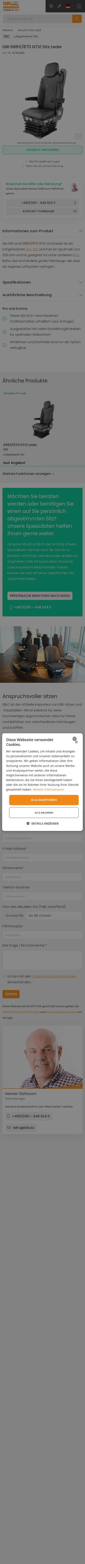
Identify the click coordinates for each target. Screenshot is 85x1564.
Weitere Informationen (48, 789)
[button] (42, 823)
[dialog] (42, 782)
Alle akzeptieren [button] (44, 800)
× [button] (76, 742)
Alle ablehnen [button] (44, 812)
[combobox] (75, 739)
